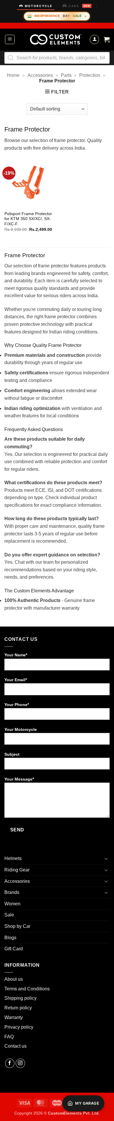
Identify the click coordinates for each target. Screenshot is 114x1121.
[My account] (94, 39)
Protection (89, 75)
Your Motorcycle (20, 729)
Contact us (15, 1046)
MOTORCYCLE (38, 6)
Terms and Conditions (27, 988)
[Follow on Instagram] (20, 1063)
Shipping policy (20, 998)
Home (13, 75)
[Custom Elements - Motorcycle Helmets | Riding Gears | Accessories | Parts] (56, 39)
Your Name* (15, 655)
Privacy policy (18, 1027)
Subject (12, 754)
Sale (9, 914)
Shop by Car (17, 926)
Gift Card (13, 948)
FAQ (9, 1036)
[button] (10, 39)
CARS (79, 6)
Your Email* (15, 679)
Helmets (13, 858)
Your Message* (19, 779)
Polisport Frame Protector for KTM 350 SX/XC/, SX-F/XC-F (28, 219)
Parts (66, 75)
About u (12, 979)
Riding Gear (17, 869)
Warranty (13, 1017)
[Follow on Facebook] (10, 1063)
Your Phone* (16, 704)
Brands (11, 892)
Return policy (18, 1007)
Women (12, 903)
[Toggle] (106, 858)
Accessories (40, 75)
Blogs (10, 937)
